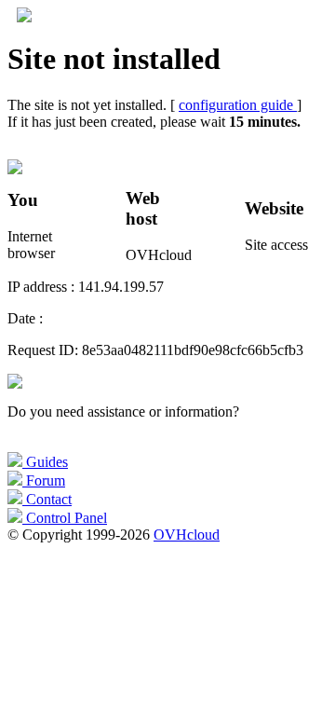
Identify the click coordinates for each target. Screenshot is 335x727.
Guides (45, 462)
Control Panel (64, 518)
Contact (47, 499)
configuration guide (238, 105)
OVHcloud (187, 534)
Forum (43, 480)
